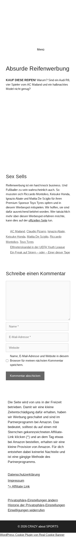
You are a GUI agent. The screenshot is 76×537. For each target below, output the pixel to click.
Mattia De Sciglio (37, 236)
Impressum (16, 480)
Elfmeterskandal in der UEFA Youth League (37, 247)
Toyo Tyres (27, 241)
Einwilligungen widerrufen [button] (26, 510)
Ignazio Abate (56, 231)
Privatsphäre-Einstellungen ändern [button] (33, 500)
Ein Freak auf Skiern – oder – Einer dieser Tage (40, 252)
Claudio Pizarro (36, 231)
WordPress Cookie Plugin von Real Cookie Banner (32, 534)
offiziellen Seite (37, 220)
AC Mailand (17, 231)
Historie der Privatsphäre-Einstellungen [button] (36, 505)
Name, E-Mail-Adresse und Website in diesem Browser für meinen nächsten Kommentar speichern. (39, 360)
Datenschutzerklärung (24, 474)
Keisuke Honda (15, 236)
